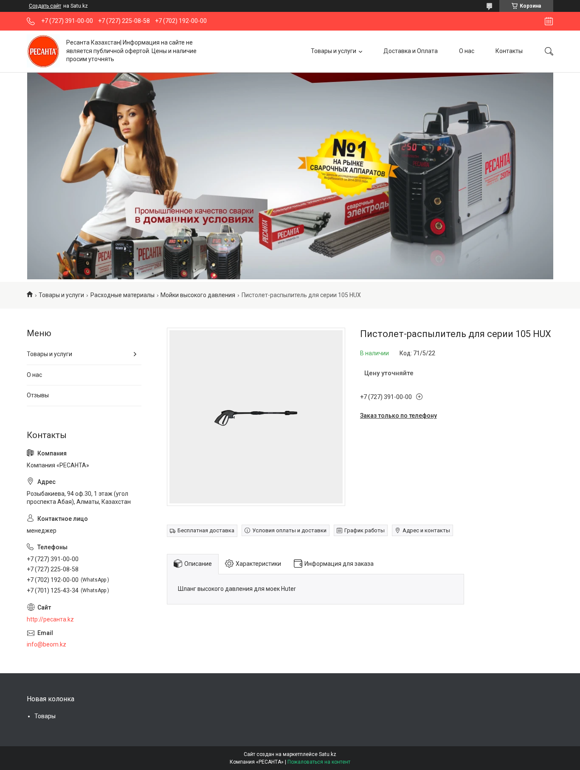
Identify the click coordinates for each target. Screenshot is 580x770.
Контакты (509, 51)
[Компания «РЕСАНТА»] (43, 51)
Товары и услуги (333, 51)
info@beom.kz (46, 644)
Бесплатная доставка (205, 530)
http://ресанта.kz (50, 619)
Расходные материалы (122, 295)
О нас (466, 51)
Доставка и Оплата (410, 51)
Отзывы (38, 395)
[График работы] (549, 21)
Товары (45, 716)
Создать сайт (45, 6)
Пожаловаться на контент (318, 762)
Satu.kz (327, 754)
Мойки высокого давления (197, 295)
